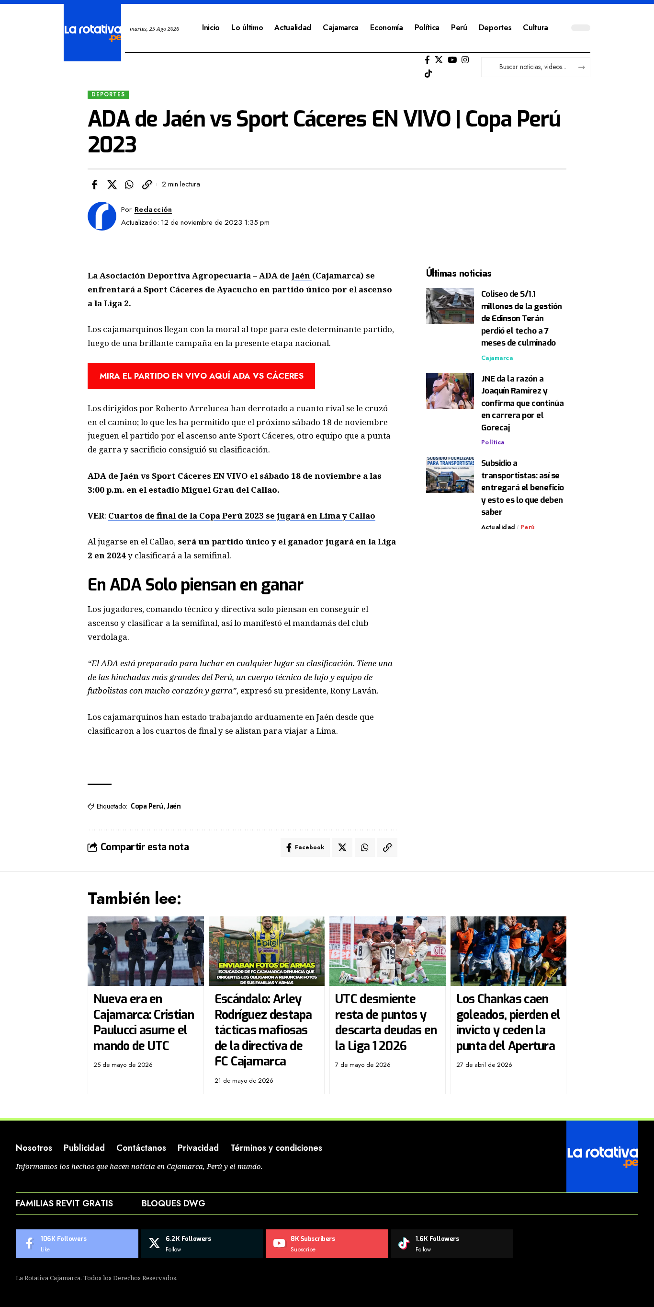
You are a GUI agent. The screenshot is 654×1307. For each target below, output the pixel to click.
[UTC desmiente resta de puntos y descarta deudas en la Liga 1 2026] (387, 951)
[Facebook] (427, 60)
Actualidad (498, 527)
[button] (147, 184)
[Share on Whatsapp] (129, 184)
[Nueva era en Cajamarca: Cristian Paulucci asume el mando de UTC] (146, 951)
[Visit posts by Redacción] (102, 216)
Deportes (108, 94)
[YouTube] (452, 60)
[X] (438, 60)
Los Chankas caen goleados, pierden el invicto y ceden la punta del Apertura (508, 1022)
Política (493, 442)
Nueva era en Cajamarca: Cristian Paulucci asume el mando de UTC (143, 1022)
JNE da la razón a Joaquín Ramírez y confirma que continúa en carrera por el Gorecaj (522, 403)
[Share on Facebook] (94, 184)
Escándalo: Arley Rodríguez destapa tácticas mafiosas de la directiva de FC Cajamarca (263, 1030)
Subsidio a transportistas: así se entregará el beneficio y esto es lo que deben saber (522, 488)
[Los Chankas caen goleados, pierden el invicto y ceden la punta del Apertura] (509, 951)
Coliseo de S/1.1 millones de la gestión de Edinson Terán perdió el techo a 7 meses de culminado (521, 318)
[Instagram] (465, 60)
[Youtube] (327, 1243)
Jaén (302, 275)
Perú (527, 527)
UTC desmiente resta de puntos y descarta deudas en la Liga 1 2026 (386, 1022)
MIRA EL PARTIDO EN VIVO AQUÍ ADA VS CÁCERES (202, 376)
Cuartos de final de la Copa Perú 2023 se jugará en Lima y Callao (241, 515)
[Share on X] (112, 184)
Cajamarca (497, 357)
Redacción (153, 209)
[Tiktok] (428, 74)
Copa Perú (147, 806)
